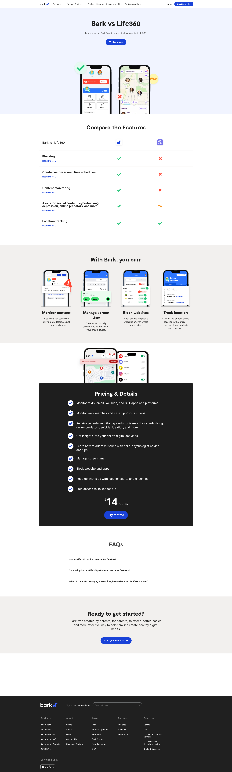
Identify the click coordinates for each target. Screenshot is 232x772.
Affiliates (122, 724)
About (69, 729)
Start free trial (183, 4)
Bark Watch (45, 724)
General (147, 724)
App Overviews (99, 744)
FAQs (68, 734)
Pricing (69, 724)
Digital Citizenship (152, 749)
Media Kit (122, 729)
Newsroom (123, 734)
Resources (97, 734)
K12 (145, 729)
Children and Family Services (153, 735)
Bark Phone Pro (47, 734)
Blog (94, 724)
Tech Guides (97, 739)
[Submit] (138, 705)
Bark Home (45, 749)
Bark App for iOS (48, 739)
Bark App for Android (50, 744)
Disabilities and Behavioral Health (152, 742)
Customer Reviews (74, 744)
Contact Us (71, 739)
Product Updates (100, 729)
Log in (169, 4)
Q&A (94, 749)
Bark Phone (45, 729)
